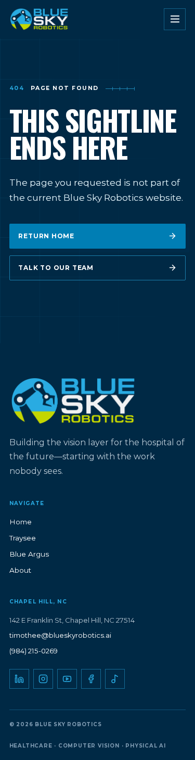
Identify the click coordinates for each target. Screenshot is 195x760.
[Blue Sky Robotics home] (47, 19)
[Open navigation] (175, 19)
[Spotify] (115, 679)
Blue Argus (29, 554)
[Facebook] (91, 679)
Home (20, 522)
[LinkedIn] (19, 679)
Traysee (22, 538)
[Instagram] (43, 679)
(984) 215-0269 (33, 651)
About (20, 570)
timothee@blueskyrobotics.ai (60, 635)
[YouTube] (67, 679)
